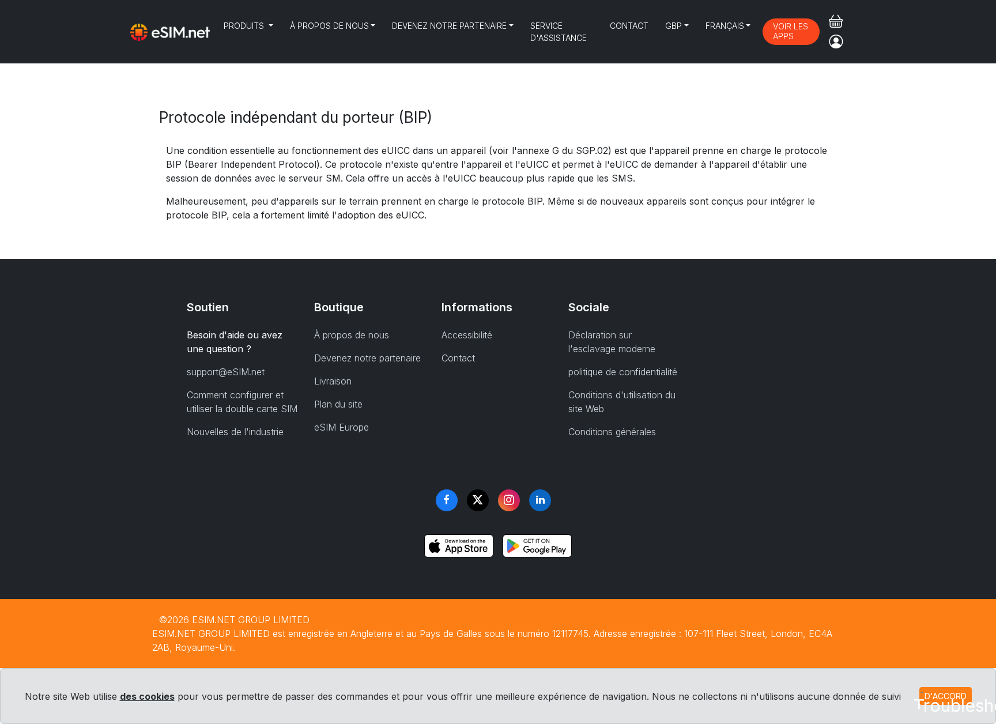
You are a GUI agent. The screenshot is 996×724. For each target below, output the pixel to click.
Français (724, 26)
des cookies (147, 696)
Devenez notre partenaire (449, 26)
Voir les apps (790, 31)
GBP (673, 26)
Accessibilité (467, 335)
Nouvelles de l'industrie (235, 432)
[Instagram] (509, 500)
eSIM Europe (341, 427)
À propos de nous (329, 26)
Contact (629, 26)
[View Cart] (836, 21)
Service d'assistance (558, 32)
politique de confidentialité (622, 372)
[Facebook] (447, 500)
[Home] (170, 32)
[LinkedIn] (540, 500)
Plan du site (338, 404)
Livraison (333, 381)
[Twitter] (478, 500)
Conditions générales (612, 432)
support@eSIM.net (226, 372)
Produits (245, 26)
